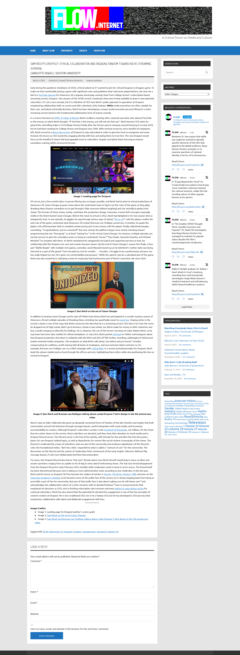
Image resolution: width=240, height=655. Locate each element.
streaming (102, 531)
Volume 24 (191, 426)
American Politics (185, 400)
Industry (169, 411)
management (88, 531)
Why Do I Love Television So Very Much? (184, 340)
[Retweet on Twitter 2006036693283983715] (179, 211)
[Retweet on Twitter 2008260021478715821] (179, 169)
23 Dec (192, 265)
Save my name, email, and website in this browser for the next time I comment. (69, 629)
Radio (206, 417)
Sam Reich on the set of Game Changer (66, 515)
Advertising (169, 401)
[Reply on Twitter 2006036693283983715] (173, 211)
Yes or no (118, 219)
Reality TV (170, 419)
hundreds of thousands (115, 429)
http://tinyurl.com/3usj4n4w (186, 164)
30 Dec (192, 178)
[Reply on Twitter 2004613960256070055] (173, 256)
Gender (169, 408)
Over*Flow (187, 414)
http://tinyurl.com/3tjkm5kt (185, 252)
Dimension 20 (56, 531)
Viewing (172, 426)
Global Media (181, 408)
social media (193, 419)
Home (33, 50)
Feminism (199, 405)
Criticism (171, 405)
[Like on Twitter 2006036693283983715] (184, 211)
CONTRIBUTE (66, 50)
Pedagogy (197, 414)
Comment (36, 561)
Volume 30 (113, 531)
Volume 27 (190, 429)
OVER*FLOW (99, 50)
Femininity (189, 405)
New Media (170, 413)
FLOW (175, 132)
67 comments (189, 357)
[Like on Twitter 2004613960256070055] (184, 256)
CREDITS (83, 50)
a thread (117, 334)
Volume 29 (173, 432)
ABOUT (48, 50)
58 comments (190, 378)
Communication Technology (193, 403)
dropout (68, 531)
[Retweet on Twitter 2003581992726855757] (179, 298)
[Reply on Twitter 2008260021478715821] (173, 169)
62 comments (189, 369)
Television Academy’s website (45, 477)
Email (34, 602)
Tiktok (166, 426)
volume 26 (175, 429)
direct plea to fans (61, 132)
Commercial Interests (173, 403)
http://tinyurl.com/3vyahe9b (186, 294)
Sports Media (204, 419)
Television (197, 422)
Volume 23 (180, 426)
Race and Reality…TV (175, 374)
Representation (181, 419)
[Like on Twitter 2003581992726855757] (184, 298)
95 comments (185, 335)
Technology (181, 422)
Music (194, 411)
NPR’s (66, 117)
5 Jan (192, 132)
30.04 (45, 531)
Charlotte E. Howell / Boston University (65, 80)
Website (34, 614)
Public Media (178, 417)
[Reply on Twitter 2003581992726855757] (173, 298)
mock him (124, 319)
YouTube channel (47, 94)
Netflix (202, 411)
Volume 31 (196, 432)
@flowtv (183, 132)
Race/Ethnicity (193, 416)
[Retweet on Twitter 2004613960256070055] (179, 256)
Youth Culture (172, 434)
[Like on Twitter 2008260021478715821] (184, 169)
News (179, 413)
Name (34, 591)
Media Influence (184, 411)
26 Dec (192, 220)
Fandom (77, 531)
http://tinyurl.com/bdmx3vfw (186, 206)
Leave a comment (94, 80)
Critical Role (97, 348)
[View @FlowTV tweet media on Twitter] (202, 165)
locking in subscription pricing (129, 488)
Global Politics (194, 408)
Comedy (199, 401)
